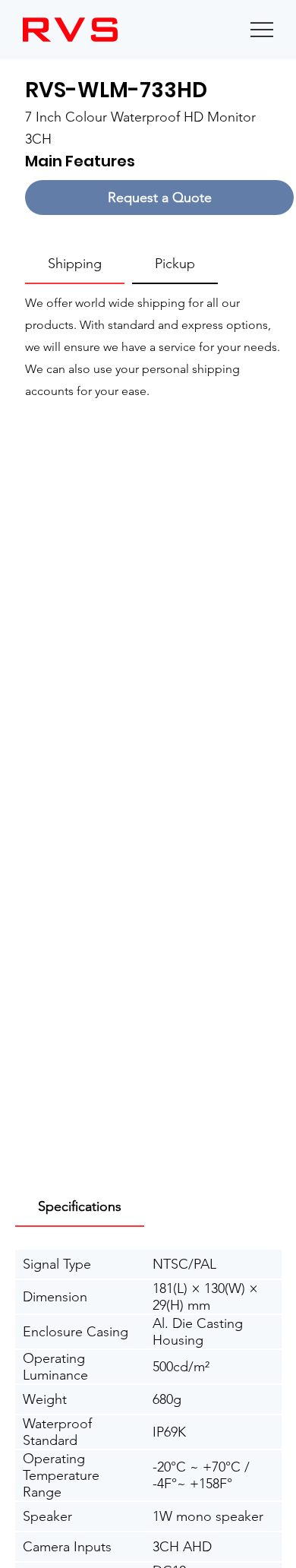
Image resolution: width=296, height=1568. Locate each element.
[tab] (74, 264)
